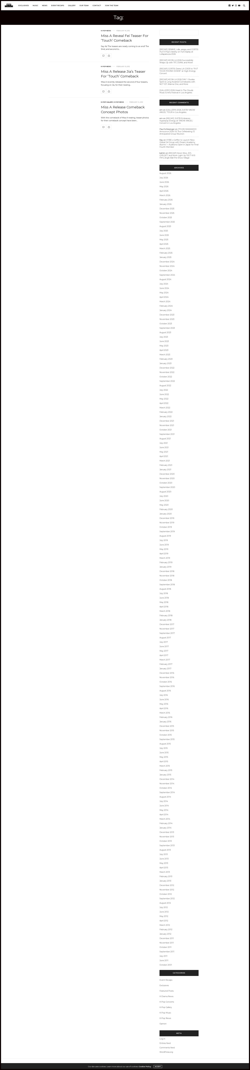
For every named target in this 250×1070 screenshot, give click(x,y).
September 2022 (167, 381)
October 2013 (166, 841)
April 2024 (164, 297)
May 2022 (164, 399)
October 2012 (166, 894)
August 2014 (165, 797)
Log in (162, 1039)
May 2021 (164, 452)
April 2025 (164, 244)
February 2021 (166, 465)
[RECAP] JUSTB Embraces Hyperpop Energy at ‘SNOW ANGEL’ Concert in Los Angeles (176, 120)
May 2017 (164, 651)
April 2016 (164, 708)
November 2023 (167, 319)
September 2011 (167, 951)
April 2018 (164, 607)
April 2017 (164, 655)
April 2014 (164, 814)
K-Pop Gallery (107, 102)
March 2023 (165, 354)
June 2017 (164, 646)
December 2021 (167, 421)
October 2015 (166, 735)
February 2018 (166, 615)
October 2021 (166, 430)
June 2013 (164, 859)
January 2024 (166, 310)
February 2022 (166, 412)
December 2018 (167, 571)
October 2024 (166, 270)
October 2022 (166, 377)
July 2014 (164, 801)
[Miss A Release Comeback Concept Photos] (103, 127)
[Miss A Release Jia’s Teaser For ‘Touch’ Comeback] (103, 91)
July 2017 (164, 642)
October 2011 (165, 947)
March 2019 (165, 558)
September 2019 (167, 531)
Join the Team (111, 6)
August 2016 (165, 691)
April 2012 (164, 921)
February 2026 (166, 200)
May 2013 (164, 863)
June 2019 (164, 545)
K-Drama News (166, 996)
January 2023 (165, 363)
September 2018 (167, 584)
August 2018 (165, 589)
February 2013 (166, 876)
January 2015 (165, 775)
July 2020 (164, 496)
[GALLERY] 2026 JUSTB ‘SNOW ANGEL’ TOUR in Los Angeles (177, 111)
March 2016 (165, 713)
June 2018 (164, 598)
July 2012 (164, 907)
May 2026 (164, 186)
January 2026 (165, 204)
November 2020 (167, 478)
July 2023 (164, 337)
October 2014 (166, 788)
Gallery (72, 6)
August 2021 (165, 438)
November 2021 (167, 425)
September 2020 (167, 487)
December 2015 (167, 726)
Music (35, 6)
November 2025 (167, 213)
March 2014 (165, 819)
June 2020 (164, 500)
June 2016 (164, 699)
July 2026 (164, 178)
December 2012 (167, 885)
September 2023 (167, 328)
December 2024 (167, 262)
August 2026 (165, 173)
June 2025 (164, 235)
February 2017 (166, 664)
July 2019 (164, 540)
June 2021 (164, 447)
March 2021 (165, 461)
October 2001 (166, 965)
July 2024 (164, 284)
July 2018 (164, 593)
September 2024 (167, 275)
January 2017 (165, 668)
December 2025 (167, 208)
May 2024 (164, 292)
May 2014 (164, 810)
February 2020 (166, 509)
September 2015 (167, 739)
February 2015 (166, 770)
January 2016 (165, 721)
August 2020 (165, 492)
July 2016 (164, 695)
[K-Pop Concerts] (9, 5)
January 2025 (165, 257)
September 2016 (167, 686)
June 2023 (164, 341)
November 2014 (167, 783)
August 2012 (165, 903)
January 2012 (165, 934)
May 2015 (164, 757)
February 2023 (166, 359)
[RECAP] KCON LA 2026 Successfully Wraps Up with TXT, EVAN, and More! (176, 61)
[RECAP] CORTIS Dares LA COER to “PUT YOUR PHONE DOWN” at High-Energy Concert (179, 71)
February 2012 (166, 929)
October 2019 (166, 527)
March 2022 (165, 407)
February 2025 (166, 253)
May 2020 (164, 505)
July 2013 (164, 854)
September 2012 (167, 898)
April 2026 (164, 191)
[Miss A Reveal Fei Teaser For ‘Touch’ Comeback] (103, 55)
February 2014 (166, 823)
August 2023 (165, 332)
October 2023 (166, 323)
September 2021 (167, 434)
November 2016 (167, 677)
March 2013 (165, 872)
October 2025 (166, 217)
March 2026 (165, 195)
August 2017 (165, 637)
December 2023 (167, 315)
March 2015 (165, 766)
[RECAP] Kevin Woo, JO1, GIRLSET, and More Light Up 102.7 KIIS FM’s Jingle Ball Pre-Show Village (177, 155)
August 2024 (165, 279)
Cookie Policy (145, 1066)
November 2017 (167, 629)
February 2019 (166, 562)
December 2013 (167, 832)
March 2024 (165, 301)
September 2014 (167, 792)
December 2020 (167, 474)
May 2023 (164, 346)
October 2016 (166, 682)
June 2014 (164, 806)
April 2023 (164, 350)
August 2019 (165, 536)
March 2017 (165, 660)
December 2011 (167, 938)
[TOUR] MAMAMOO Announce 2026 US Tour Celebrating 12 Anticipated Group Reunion (178, 131)
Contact (96, 6)
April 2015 (164, 761)
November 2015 (167, 730)
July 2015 (164, 748)
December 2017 (167, 624)
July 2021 (164, 443)
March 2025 (165, 248)
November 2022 (167, 372)
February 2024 (166, 306)
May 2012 (164, 916)
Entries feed (165, 1043)
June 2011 (164, 960)
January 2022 (165, 416)
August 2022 (165, 385)
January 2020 (166, 514)
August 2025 (165, 226)
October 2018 (166, 580)
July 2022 (164, 390)
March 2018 (165, 611)
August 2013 (165, 850)
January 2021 (165, 469)
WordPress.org (166, 1052)
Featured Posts (167, 991)
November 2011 (167, 943)
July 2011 (163, 956)
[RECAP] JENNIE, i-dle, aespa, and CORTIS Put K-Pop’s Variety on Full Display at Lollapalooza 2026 (179, 51)
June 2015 (164, 752)
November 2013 (167, 836)
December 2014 (167, 779)
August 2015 (165, 744)
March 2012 (165, 925)
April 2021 (164, 456)
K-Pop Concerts (167, 1002)
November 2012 (167, 890)
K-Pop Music (165, 1013)
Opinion (163, 1024)
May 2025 (164, 239)
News (44, 6)
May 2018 (164, 602)
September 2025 (167, 222)
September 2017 (167, 633)
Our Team (84, 6)
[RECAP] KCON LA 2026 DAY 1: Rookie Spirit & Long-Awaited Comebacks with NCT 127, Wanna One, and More (177, 81)
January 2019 (165, 567)
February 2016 (166, 717)
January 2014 (165, 828)
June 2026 (164, 182)
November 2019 (167, 522)
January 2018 (165, 620)
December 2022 (167, 368)
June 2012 (164, 912)
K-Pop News (106, 30)
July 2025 (164, 231)
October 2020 (166, 483)
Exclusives (23, 6)
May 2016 (164, 704)
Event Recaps (57, 6)
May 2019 (164, 549)
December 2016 (167, 673)
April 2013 (164, 867)
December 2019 (167, 518)
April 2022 (164, 403)
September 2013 (167, 845)
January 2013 (165, 881)
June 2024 (164, 288)
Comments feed (167, 1047)
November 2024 (167, 266)
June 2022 (164, 394)
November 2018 (167, 576)
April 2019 (164, 553)
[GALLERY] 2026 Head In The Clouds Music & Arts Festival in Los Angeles (176, 91)
